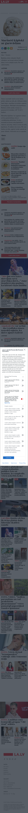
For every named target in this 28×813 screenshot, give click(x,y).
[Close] (25, 350)
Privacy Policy (22, 463)
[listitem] (14, 377)
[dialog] (14, 406)
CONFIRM (8, 457)
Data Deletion (5, 463)
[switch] (22, 380)
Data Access (14, 463)
